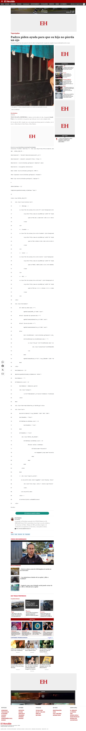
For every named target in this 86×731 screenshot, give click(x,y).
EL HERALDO (73, 710)
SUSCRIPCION (73, 720)
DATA (54, 712)
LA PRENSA (73, 712)
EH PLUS (55, 707)
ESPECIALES (22, 713)
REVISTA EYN (73, 718)
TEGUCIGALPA (5, 712)
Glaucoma (20, 534)
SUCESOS (3, 715)
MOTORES (38, 715)
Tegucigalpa (27, 534)
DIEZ (71, 713)
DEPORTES (21, 710)
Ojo (23, 534)
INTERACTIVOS (57, 715)
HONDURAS (4, 710)
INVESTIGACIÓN (57, 710)
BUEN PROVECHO (74, 717)
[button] (2, 362)
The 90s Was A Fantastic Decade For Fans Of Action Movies (46, 650)
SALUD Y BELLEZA (40, 712)
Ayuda (16, 534)
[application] (32, 552)
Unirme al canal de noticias (33, 513)
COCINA (21, 712)
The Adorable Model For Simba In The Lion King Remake (17, 666)
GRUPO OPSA (73, 707)
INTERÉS (21, 707)
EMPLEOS (38, 713)
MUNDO (3, 717)
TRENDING (21, 715)
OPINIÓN (21, 717)
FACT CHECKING (57, 713)
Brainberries (18, 652)
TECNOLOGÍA (39, 710)
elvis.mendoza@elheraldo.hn (23, 528)
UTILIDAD (38, 707)
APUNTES (21, 718)
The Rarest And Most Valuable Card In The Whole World (45, 666)
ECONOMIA (4, 713)
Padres (12, 534)
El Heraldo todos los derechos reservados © (10, 725)
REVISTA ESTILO (74, 715)
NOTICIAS (4, 707)
